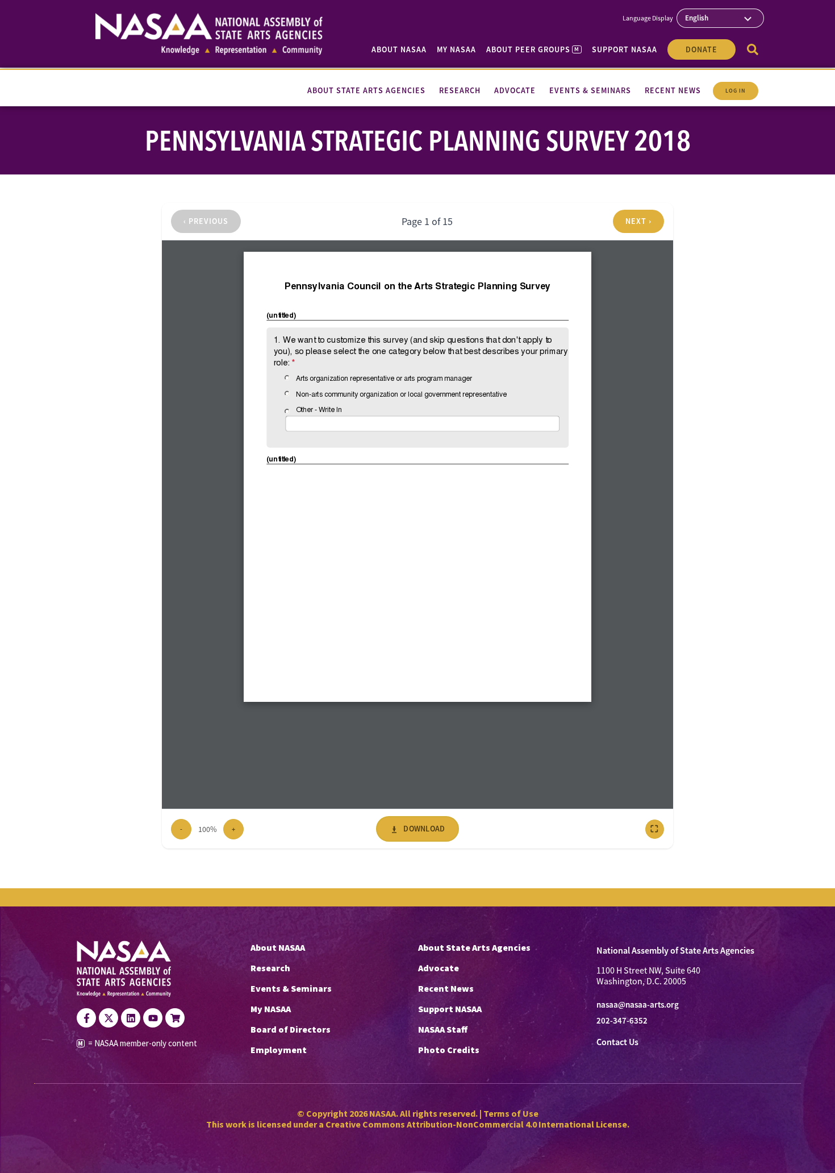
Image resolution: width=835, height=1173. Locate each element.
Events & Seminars (291, 988)
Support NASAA (624, 49)
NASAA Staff (442, 1029)
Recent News (446, 988)
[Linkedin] (130, 1018)
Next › (638, 221)
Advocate (438, 968)
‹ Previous (205, 221)
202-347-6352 (622, 1020)
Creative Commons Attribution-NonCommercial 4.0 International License (476, 1124)
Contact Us (617, 1042)
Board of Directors (290, 1029)
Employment (278, 1049)
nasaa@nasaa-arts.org (637, 1004)
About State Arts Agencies (474, 947)
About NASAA (399, 49)
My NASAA (456, 49)
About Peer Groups (532, 49)
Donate (701, 49)
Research (270, 968)
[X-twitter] (108, 1018)
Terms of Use (510, 1113)
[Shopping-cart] (175, 1018)
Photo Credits (448, 1049)
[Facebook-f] (86, 1018)
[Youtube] (152, 1018)
